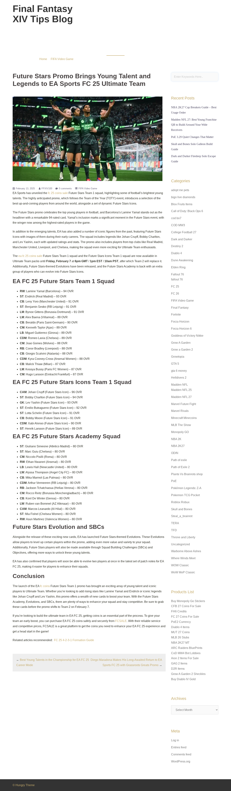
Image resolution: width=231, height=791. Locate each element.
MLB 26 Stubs (180, 637)
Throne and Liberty (183, 537)
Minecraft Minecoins (184, 417)
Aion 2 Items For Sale (185, 658)
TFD (174, 530)
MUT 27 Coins (180, 632)
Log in (175, 740)
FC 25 (175, 286)
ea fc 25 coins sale (30, 255)
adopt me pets (180, 190)
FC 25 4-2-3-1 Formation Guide (74, 640)
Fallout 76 (177, 274)
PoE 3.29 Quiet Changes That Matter (192, 136)
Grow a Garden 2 (182, 349)
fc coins (45, 586)
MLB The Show (181, 425)
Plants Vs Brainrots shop (187, 474)
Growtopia (177, 356)
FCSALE (121, 620)
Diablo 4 (176, 253)
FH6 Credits (179, 611)
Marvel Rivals (180, 410)
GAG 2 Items (179, 663)
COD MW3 (178, 225)
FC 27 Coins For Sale (185, 616)
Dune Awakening (182, 260)
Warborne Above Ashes (186, 551)
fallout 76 (177, 279)
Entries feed (178, 747)
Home (43, 59)
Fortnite (176, 314)
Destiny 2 (177, 246)
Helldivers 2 (178, 377)
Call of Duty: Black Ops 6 (187, 211)
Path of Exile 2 (180, 467)
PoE (174, 481)
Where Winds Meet (183, 558)
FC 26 (175, 293)
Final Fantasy (180, 307)
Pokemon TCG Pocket (185, 495)
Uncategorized (180, 544)
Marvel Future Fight (183, 404)
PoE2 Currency (181, 621)
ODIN (174, 453)
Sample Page (208, 16)
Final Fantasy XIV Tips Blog (43, 13)
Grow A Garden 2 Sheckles (188, 673)
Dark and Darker (181, 239)
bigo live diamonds (183, 197)
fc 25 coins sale (58, 193)
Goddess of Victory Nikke (187, 335)
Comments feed (181, 754)
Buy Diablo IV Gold (183, 679)
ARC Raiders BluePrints (186, 647)
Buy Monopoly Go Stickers (188, 601)
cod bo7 (176, 218)
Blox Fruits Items (181, 204)
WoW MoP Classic (183, 572)
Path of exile (179, 460)
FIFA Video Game (62, 59)
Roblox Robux (180, 502)
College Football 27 (183, 232)
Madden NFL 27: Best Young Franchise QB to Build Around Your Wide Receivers (194, 125)
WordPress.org (180, 761)
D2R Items (178, 668)
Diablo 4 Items (180, 627)
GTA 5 (175, 363)
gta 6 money (179, 370)
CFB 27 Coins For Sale (186, 606)
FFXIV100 (47, 188)
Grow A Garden (181, 342)
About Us (190, 16)
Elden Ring (178, 267)
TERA (175, 523)
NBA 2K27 (178, 445)
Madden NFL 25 (181, 389)
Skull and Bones (181, 509)
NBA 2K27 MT (180, 642)
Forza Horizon (180, 321)
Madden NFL (179, 384)
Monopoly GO (180, 432)
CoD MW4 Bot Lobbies (186, 653)
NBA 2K (176, 439)
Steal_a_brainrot (181, 516)
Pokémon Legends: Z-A (186, 488)
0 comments (65, 188)
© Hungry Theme (24, 785)
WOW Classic (180, 565)
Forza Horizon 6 (181, 328)
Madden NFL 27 (181, 396)
